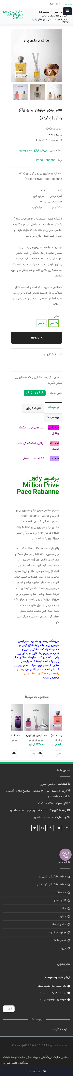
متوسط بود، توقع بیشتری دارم (53, 1000)
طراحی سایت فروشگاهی (54, 1057)
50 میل (42, 323)
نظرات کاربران (33, 408)
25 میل (53, 323)
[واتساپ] (43, 828)
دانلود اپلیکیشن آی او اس (51, 884)
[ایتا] (51, 828)
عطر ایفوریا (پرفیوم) (36, 735)
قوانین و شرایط (57, 932)
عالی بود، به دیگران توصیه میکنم (52, 986)
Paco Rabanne (45, 160)
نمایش (34, 754)
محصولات (60, 892)
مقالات (62, 908)
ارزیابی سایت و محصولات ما (57, 977)
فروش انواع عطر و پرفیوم (33, 150)
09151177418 (34, 393)
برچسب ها (53, 417)
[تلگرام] (59, 828)
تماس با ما (60, 940)
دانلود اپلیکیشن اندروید (52, 876)
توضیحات (53, 407)
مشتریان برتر (59, 924)
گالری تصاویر (59, 900)
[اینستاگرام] (67, 828)
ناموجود (34, 337)
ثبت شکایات (60, 1029)
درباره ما (61, 916)
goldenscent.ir (43, 817)
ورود (63, 948)
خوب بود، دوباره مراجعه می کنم (52, 993)
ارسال (9, 1008)
